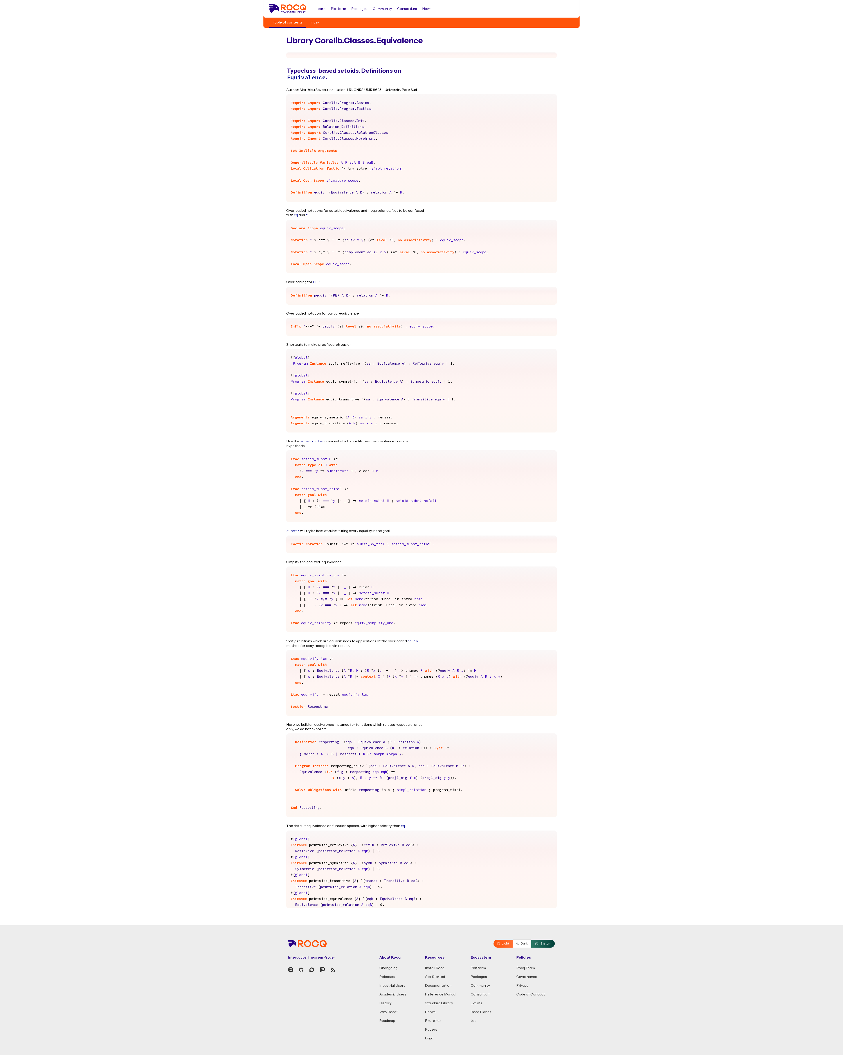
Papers (431, 1029)
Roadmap (387, 1020)
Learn (321, 9)
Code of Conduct (530, 994)
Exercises (433, 1020)
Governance (526, 977)
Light (505, 943)
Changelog (388, 968)
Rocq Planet (481, 1012)
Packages (359, 9)
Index (314, 22)
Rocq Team (525, 968)
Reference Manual (440, 994)
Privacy (522, 985)
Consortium (407, 9)
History (385, 1003)
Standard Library (439, 1003)
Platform (338, 9)
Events (476, 1003)
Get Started (435, 977)
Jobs (474, 1020)
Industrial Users (392, 985)
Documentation (438, 985)
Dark (524, 943)
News (426, 9)
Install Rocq (434, 968)
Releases (387, 977)
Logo (429, 1038)
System (545, 943)
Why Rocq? (388, 1012)
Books (430, 1012)
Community (382, 9)
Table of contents (288, 22)
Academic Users (392, 994)
